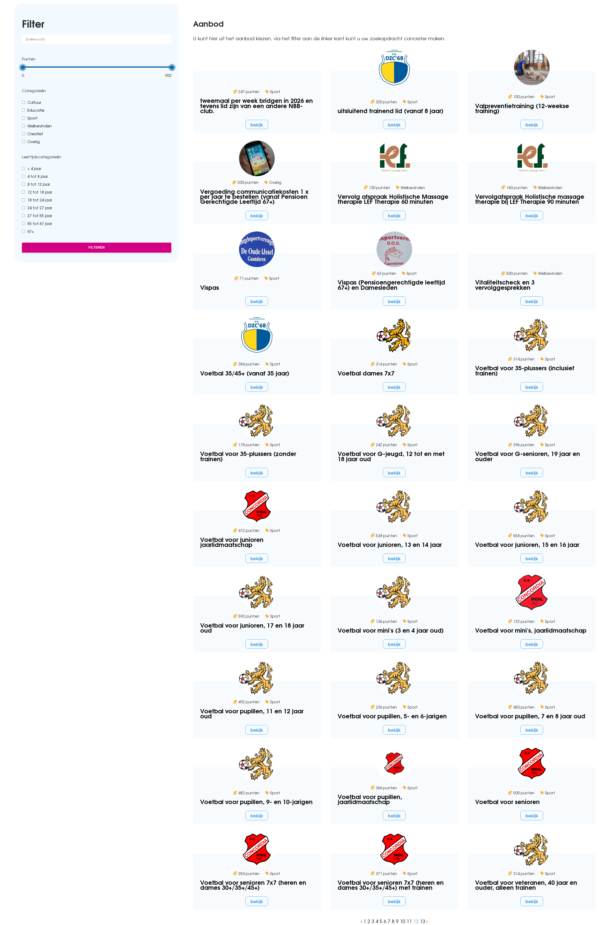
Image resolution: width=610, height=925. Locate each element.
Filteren (96, 247)
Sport (32, 118)
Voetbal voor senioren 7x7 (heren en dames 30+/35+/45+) (253, 884)
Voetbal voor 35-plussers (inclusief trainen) (524, 370)
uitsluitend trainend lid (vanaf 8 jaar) (390, 110)
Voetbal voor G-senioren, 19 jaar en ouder (527, 456)
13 (422, 921)
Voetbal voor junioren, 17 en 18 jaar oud (252, 627)
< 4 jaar (34, 168)
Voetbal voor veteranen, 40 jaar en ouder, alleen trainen (526, 884)
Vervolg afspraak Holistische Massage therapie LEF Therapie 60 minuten (393, 198)
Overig (33, 141)
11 (409, 921)
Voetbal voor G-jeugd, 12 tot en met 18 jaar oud (391, 456)
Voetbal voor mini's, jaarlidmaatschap (530, 630)
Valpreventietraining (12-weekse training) (522, 108)
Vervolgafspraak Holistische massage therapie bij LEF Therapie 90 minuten (529, 198)
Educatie (35, 110)
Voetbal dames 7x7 (366, 372)
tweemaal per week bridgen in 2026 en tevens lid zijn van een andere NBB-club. (256, 105)
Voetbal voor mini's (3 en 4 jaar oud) (391, 630)
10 (402, 921)
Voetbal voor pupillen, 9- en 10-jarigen (256, 801)
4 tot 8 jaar (37, 176)
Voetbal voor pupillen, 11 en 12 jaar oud (252, 713)
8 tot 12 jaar (38, 184)
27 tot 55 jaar (39, 215)
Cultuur (34, 102)
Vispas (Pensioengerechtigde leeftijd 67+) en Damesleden (391, 284)
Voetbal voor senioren (507, 801)
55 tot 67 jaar (39, 223)
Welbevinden (39, 126)
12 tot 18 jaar (39, 192)
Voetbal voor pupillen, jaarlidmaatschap (370, 799)
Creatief (35, 133)
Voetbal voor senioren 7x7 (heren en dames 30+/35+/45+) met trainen (391, 884)
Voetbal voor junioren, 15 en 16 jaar (527, 544)
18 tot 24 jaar (39, 200)
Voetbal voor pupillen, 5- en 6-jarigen (392, 715)
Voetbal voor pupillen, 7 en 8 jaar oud (530, 715)
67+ (30, 231)
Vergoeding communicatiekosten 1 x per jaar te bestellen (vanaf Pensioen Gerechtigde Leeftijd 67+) (254, 196)
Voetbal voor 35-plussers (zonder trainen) (248, 456)
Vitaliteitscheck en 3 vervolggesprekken (504, 284)
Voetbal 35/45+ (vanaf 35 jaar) (244, 372)
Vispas (209, 287)
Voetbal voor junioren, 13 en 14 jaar (390, 544)
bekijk (256, 124)
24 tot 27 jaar (39, 207)
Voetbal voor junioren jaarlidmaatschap (232, 542)
